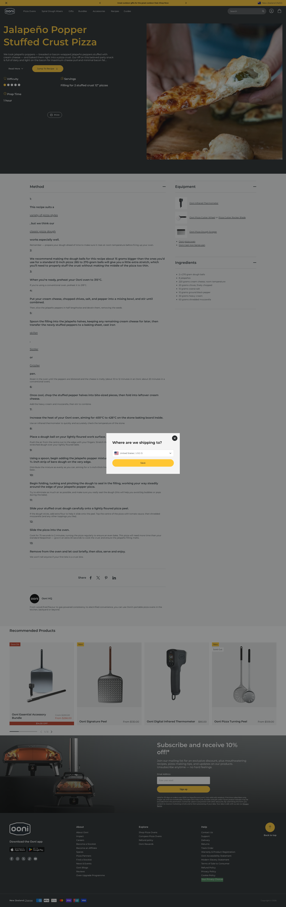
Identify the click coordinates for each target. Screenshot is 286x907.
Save (143, 463)
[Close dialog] (174, 438)
